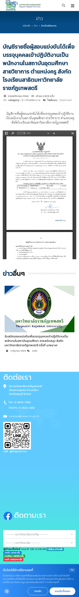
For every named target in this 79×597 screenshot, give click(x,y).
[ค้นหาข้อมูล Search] (63, 6)
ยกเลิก (37, 591)
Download (65, 100)
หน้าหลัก (26, 25)
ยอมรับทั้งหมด (62, 591)
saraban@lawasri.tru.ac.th (24, 416)
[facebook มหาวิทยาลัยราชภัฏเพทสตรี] (8, 515)
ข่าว (35, 25)
